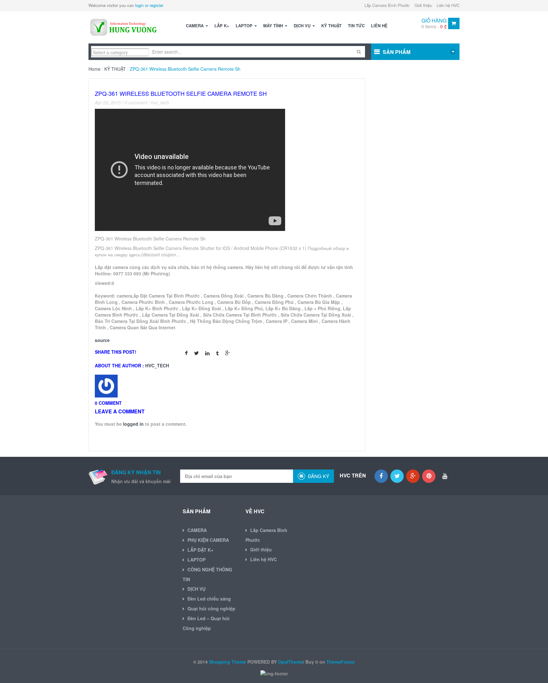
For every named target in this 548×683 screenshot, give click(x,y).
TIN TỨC (356, 26)
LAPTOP (245, 26)
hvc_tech (160, 102)
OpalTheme (290, 662)
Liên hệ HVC (448, 5)
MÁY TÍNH (273, 26)
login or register (149, 5)
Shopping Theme (227, 662)
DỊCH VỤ (303, 26)
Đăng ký (318, 476)
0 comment (136, 102)
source (102, 340)
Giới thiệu (423, 5)
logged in (133, 424)
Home (94, 69)
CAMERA (195, 26)
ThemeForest (340, 662)
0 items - (434, 26)
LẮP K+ (221, 26)
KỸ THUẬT (331, 26)
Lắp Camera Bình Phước (387, 5)
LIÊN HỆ (379, 26)
